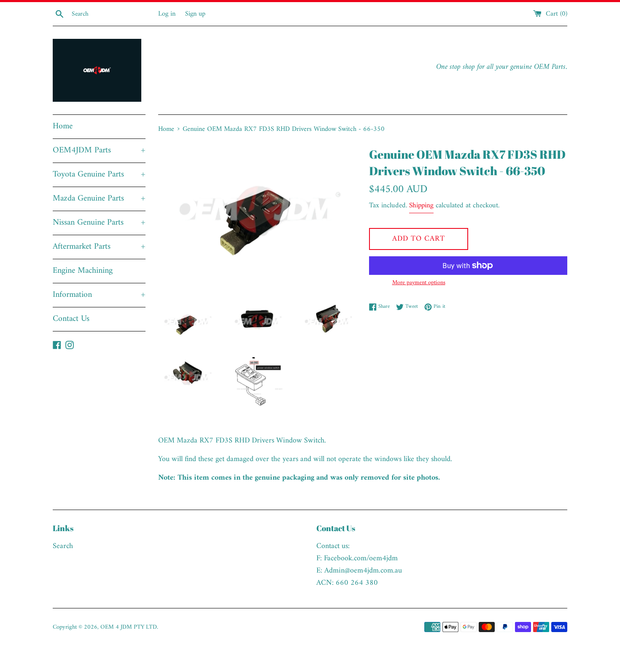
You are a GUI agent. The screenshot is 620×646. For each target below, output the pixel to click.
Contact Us (71, 319)
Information (99, 295)
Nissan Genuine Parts (99, 222)
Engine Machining (83, 270)
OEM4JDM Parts (99, 150)
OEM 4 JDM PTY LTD (128, 627)
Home (63, 126)
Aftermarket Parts (99, 246)
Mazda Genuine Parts (99, 198)
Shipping (421, 205)
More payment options (418, 283)
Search (63, 546)
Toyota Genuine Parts (99, 174)
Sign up (195, 14)
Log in (166, 14)
